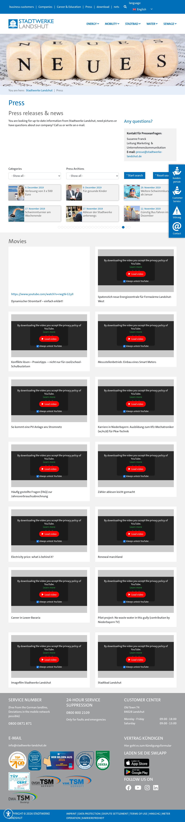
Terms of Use (139, 813)
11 (89, 227)
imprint (71, 813)
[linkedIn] (156, 789)
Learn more (136, 267)
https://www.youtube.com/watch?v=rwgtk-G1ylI (42, 294)
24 (129, 227)
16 (105, 227)
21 (120, 227)
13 (95, 227)
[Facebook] (128, 789)
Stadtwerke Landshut (39, 90)
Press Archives (75, 169)
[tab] (177, 175)
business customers (21, 7)
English (141, 9)
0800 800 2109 (78, 712)
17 (108, 227)
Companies (45, 7)
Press (88, 7)
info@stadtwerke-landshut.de (27, 745)
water (151, 24)
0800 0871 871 (20, 723)
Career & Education (69, 7)
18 (111, 227)
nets (116, 7)
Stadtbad (132, 24)
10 (86, 227)
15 (101, 227)
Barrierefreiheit (93, 818)
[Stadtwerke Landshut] (31, 23)
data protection (89, 813)
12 (92, 227)
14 (99, 227)
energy (92, 24)
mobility (111, 24)
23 (126, 227)
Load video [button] (137, 274)
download (103, 7)
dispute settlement (115, 813)
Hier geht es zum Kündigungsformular (147, 745)
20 (117, 227)
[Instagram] (147, 789)
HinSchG (154, 813)
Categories (15, 169)
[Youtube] (138, 789)
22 (123, 227)
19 (114, 227)
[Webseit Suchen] (125, 6)
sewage (169, 24)
